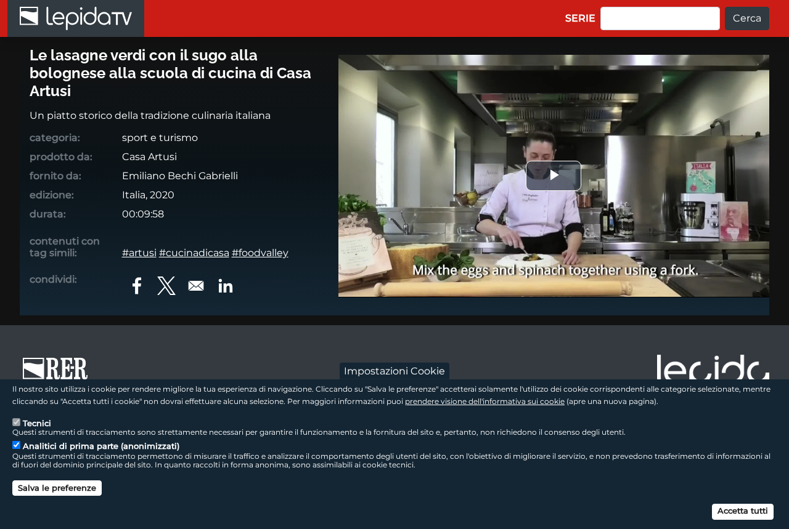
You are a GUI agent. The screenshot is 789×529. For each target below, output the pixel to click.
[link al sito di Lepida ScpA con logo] (713, 372)
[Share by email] (196, 285)
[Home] (76, 18)
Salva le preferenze (57, 487)
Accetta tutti (742, 510)
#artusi (139, 253)
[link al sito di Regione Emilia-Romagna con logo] (59, 374)
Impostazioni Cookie (394, 370)
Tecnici (37, 422)
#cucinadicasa (194, 253)
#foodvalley (260, 253)
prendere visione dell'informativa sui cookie (485, 400)
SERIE (580, 18)
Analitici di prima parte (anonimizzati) (101, 446)
